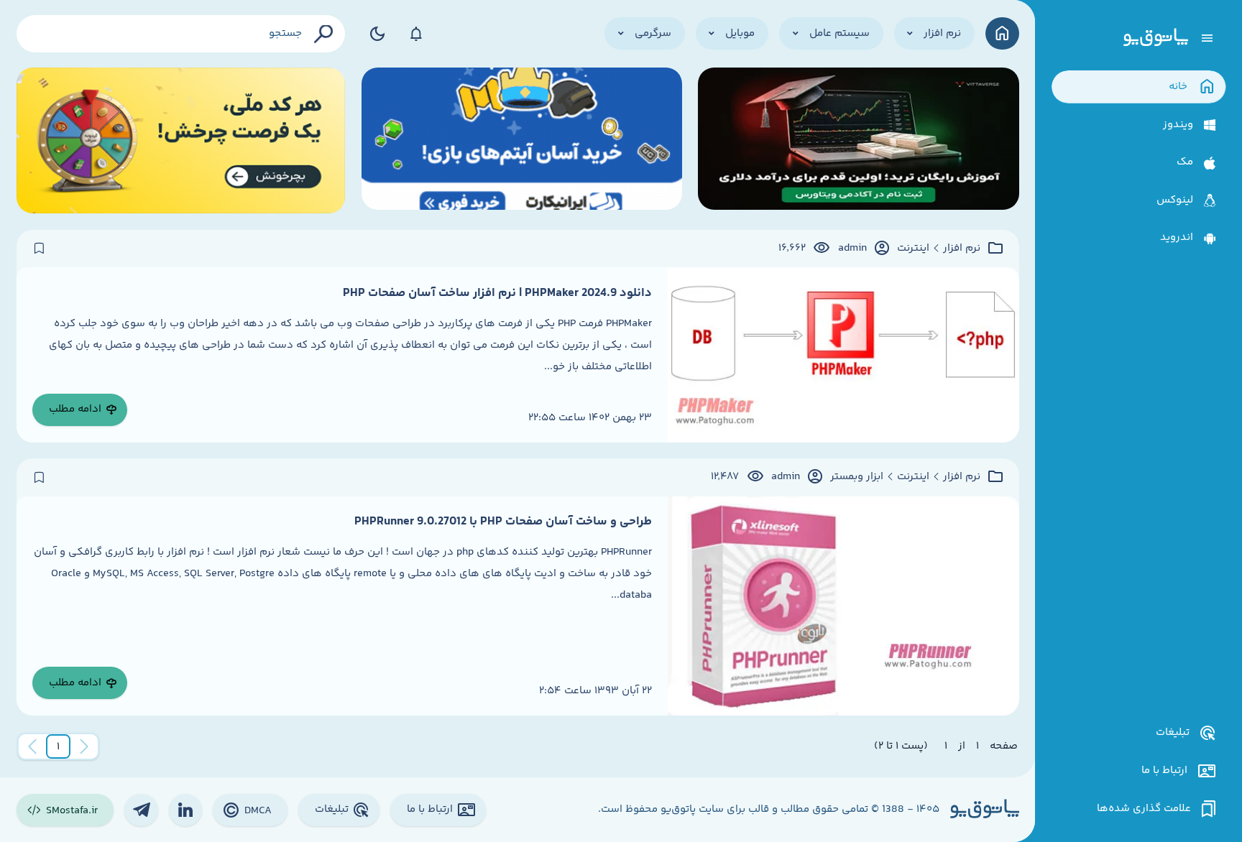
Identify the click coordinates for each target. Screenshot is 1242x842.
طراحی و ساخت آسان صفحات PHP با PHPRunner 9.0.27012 (503, 521)
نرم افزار (961, 248)
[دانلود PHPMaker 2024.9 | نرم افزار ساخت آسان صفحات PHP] (843, 355)
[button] (58, 746)
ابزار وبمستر (856, 477)
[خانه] (1002, 33)
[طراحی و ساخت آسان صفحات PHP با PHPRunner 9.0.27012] (843, 606)
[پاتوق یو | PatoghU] (1155, 38)
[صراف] (181, 140)
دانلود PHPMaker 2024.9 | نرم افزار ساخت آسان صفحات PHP (497, 293)
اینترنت (913, 248)
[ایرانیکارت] (522, 140)
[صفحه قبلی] (84, 746)
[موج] (858, 140)
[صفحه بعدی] (32, 746)
